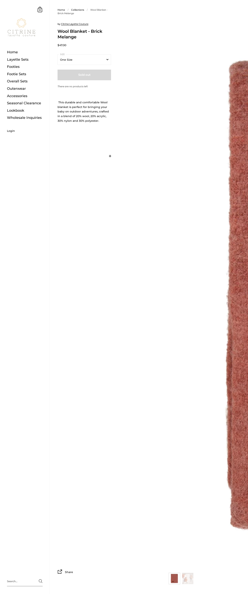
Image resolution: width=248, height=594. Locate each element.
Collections (77, 9)
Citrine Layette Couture (74, 23)
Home (61, 9)
